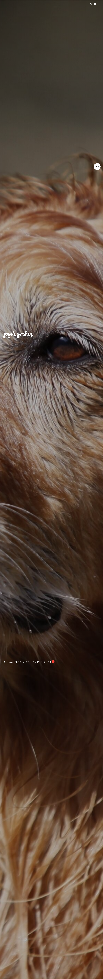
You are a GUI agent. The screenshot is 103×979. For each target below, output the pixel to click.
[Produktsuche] (97, 166)
